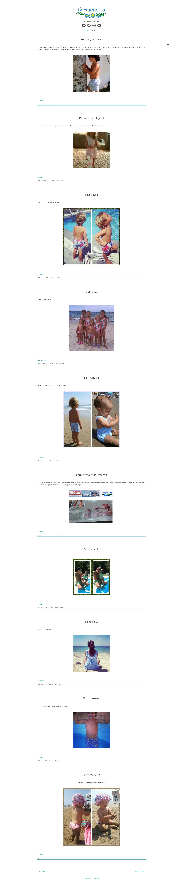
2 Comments (61, 363)
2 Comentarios (42, 360)
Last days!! (91, 194)
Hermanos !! (91, 377)
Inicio (87, 30)
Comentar (41, 100)
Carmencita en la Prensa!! (91, 474)
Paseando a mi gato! (91, 118)
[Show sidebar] (168, 45)
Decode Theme (86, 878)
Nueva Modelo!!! (91, 775)
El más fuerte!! (91, 698)
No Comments (61, 104)
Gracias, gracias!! (91, 39)
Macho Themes (96, 878)
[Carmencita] (91, 19)
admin (53, 104)
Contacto (94, 30)
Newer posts (138, 871)
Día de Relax (91, 621)
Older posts (44, 871)
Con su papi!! (91, 549)
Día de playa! (91, 292)
